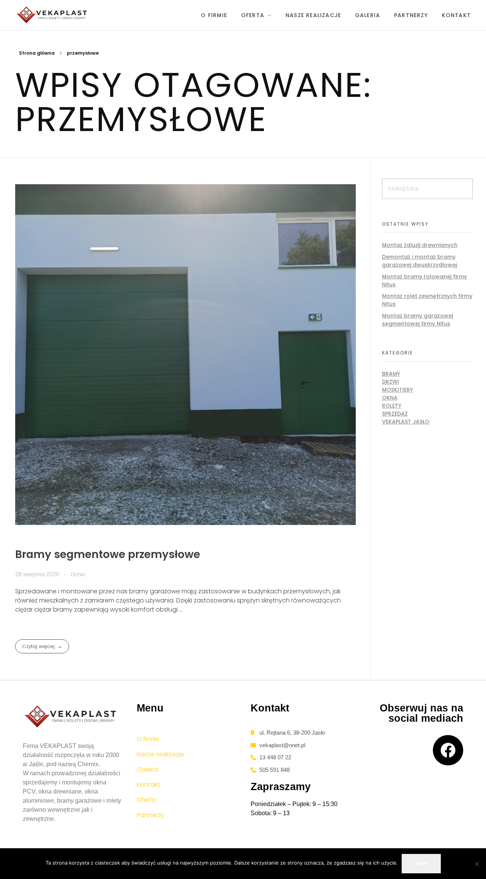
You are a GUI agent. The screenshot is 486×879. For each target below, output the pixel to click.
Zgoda (421, 863)
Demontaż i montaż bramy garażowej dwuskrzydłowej (419, 261)
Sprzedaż (395, 413)
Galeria (147, 769)
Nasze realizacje (160, 754)
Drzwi (78, 574)
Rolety (391, 405)
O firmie (148, 739)
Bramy (391, 374)
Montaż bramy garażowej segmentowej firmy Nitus (417, 319)
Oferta (146, 799)
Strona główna (37, 53)
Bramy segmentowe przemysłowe (107, 554)
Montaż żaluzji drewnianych (420, 245)
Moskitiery (397, 390)
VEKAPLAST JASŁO (405, 421)
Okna (390, 398)
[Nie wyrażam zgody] (476, 864)
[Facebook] (448, 750)
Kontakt (148, 784)
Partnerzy (150, 815)
